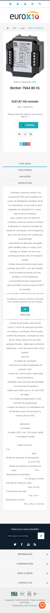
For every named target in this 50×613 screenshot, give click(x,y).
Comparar (25, 134)
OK (25, 309)
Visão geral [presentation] (25, 164)
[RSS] (35, 544)
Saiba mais (25, 314)
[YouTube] (28, 544)
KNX (34, 82)
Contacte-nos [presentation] (25, 183)
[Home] (7, 28)
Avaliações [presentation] (25, 177)
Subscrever (41, 536)
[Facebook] (21, 544)
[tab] (25, 164)
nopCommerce (31, 605)
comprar (29, 125)
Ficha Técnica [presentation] (25, 170)
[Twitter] (15, 544)
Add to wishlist (19, 134)
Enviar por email (30, 134)
